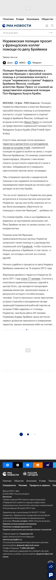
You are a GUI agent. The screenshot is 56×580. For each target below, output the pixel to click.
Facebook (27, 246)
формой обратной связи (28, 545)
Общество (19, 481)
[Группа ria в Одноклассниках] (38, 465)
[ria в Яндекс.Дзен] (18, 465)
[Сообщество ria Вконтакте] (28, 465)
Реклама (23, 485)
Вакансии (7, 497)
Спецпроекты (9, 485)
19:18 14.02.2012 (10, 33)
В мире (42, 481)
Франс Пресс (31, 122)
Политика (7, 481)
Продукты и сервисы (40, 485)
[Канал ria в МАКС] (8, 465)
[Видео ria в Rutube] (48, 465)
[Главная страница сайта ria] (16, 25)
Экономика (31, 481)
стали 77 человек (30, 278)
